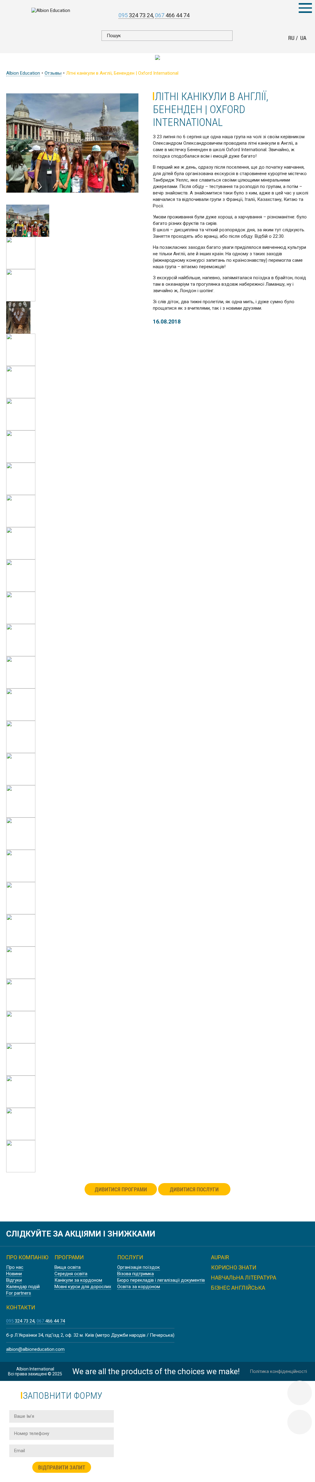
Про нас (14, 1267)
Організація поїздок (138, 1267)
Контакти (20, 1307)
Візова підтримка (135, 1273)
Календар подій (23, 1286)
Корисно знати (233, 1267)
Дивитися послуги (194, 1189)
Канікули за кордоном (78, 1280)
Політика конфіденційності (278, 1371)
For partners (18, 1293)
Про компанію (27, 1257)
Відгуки (14, 1280)
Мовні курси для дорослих (82, 1286)
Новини (14, 1273)
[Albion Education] (50, 10)
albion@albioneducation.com (35, 1349)
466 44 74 (172, 15)
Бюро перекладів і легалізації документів (161, 1280)
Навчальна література (243, 1277)
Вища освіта (67, 1267)
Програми (69, 1257)
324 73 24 (135, 15)
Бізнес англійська (238, 1287)
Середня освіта (70, 1273)
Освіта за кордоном (138, 1286)
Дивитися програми (121, 1189)
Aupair (220, 1257)
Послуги (130, 1257)
